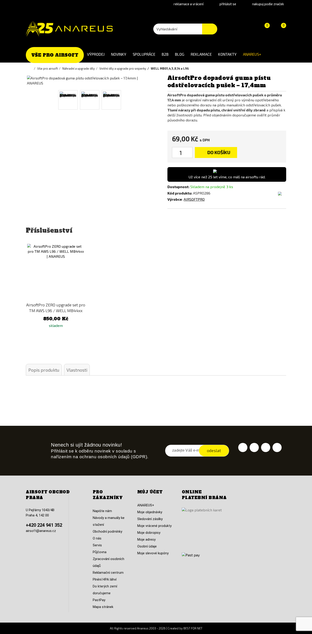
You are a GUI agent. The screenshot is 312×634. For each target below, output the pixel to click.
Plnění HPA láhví (104, 579)
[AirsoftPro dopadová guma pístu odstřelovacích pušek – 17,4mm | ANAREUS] (68, 100)
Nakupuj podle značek (268, 4)
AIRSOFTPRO (194, 199)
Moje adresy (146, 539)
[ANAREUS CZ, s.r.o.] (69, 29)
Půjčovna (99, 552)
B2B (165, 54)
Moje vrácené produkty (154, 526)
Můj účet (150, 492)
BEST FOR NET (192, 628)
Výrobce (174, 199)
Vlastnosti (76, 370)
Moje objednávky (149, 512)
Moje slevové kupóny (153, 553)
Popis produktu (43, 370)
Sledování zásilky (150, 519)
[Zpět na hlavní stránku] (31, 68)
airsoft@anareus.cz (41, 531)
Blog (179, 54)
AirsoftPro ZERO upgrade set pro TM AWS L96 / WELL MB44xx (55, 307)
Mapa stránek (103, 607)
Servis (97, 545)
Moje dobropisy (148, 533)
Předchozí (32, 100)
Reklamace (201, 54)
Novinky (118, 54)
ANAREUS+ (252, 54)
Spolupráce (144, 54)
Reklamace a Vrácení (189, 4)
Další (146, 100)
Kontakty (227, 54)
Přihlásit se (227, 4)
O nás (97, 538)
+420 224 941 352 (44, 525)
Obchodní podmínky (107, 531)
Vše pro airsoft (54, 55)
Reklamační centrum (108, 573)
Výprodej (96, 54)
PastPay (99, 600)
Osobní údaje (147, 546)
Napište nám (102, 511)
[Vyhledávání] (209, 29)
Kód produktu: (179, 193)
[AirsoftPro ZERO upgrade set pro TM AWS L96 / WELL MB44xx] (56, 272)
